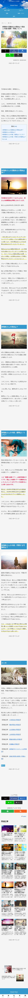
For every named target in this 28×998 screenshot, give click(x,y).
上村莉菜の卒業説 (14, 734)
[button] (18, 55)
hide (15, 126)
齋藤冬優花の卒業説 (15, 739)
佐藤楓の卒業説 (14, 744)
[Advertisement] (14, 75)
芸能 (4, 765)
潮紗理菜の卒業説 (14, 725)
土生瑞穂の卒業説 (14, 729)
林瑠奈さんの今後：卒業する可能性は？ (14, 137)
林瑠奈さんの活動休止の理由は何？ (13, 130)
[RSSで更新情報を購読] (20, 811)
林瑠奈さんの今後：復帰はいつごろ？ (13, 134)
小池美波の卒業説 (14, 720)
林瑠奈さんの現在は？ (9, 132)
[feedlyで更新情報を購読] (7, 811)
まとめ (4, 139)
